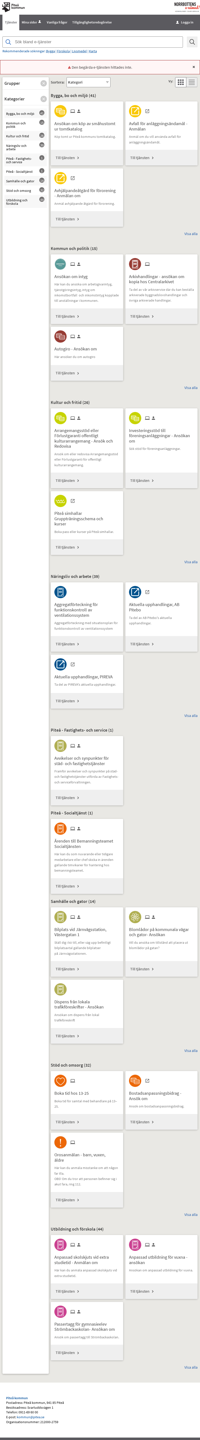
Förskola (63, 51)
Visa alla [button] (191, 233)
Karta (93, 51)
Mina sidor (29, 22)
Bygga (50, 51)
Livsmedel (79, 51)
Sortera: (57, 82)
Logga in (184, 22)
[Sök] (192, 41)
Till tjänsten (65, 157)
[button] (43, 83)
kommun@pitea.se (30, 1417)
